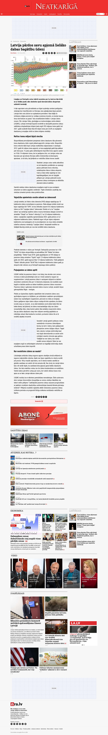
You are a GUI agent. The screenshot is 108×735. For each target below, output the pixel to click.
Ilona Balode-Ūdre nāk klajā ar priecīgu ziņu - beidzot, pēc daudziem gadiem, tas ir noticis (87, 66)
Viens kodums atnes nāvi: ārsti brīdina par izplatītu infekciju (86, 74)
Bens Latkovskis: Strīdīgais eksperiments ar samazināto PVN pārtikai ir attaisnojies (61, 545)
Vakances (56, 728)
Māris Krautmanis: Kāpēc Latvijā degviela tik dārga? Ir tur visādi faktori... (47, 526)
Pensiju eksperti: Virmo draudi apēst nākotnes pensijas (33, 473)
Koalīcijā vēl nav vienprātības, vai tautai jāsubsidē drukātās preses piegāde (40, 499)
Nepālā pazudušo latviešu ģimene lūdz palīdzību (55, 614)
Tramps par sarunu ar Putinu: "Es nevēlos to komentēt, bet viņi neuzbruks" (24, 670)
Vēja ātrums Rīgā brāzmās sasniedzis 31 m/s (31, 445)
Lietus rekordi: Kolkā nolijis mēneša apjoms (60, 445)
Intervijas (32, 14)
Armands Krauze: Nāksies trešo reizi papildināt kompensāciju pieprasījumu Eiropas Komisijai (40, 488)
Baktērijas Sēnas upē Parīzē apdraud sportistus (31, 494)
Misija (21, 728)
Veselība (59, 14)
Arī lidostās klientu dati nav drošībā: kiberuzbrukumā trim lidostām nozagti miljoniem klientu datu (55, 639)
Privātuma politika (26, 728)
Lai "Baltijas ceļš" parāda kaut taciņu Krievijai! (30, 504)
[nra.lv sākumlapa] (27, 6)
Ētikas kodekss (50, 728)
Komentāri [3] (39, 401)
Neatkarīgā (16, 41)
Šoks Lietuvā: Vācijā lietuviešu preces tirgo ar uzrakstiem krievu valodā (39, 484)
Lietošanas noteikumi (35, 728)
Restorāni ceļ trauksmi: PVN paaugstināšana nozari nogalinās (36, 463)
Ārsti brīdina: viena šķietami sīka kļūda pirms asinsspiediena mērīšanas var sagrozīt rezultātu (87, 48)
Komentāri (39, 14)
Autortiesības (43, 728)
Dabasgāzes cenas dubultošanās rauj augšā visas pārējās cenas (26, 538)
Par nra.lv (12, 728)
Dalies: (33, 397)
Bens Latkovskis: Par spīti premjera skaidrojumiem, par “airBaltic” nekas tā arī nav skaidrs (61, 526)
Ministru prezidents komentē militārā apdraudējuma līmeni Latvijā (26, 623)
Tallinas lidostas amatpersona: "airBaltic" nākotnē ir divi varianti (53, 669)
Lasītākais (75, 42)
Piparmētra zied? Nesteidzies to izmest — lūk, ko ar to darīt (87, 82)
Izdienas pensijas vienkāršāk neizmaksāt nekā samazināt (34, 478)
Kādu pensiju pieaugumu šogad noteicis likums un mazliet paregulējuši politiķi (47, 545)
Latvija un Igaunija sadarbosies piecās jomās (30, 468)
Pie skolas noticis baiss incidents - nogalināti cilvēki (41, 241)
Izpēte (45, 14)
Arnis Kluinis (13, 53)
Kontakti (61, 728)
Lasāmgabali (52, 14)
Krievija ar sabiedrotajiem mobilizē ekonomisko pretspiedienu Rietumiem (39, 458)
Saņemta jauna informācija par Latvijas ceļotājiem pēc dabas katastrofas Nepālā (43, 236)
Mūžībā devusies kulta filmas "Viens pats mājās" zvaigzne (86, 56)
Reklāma (17, 728)
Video (14, 555)
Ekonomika (67, 14)
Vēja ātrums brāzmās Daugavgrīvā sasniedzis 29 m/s (45, 445)
